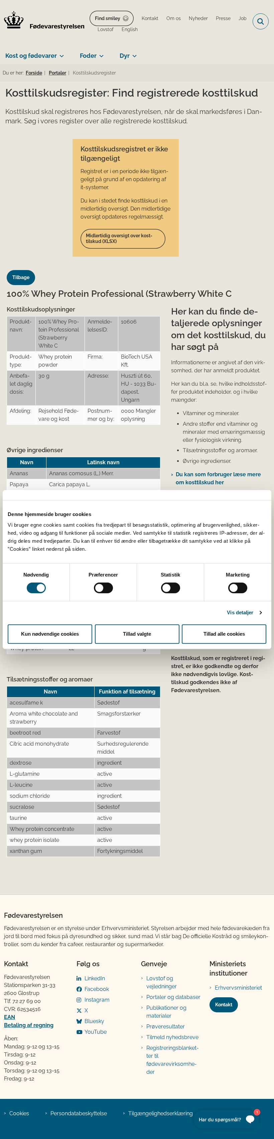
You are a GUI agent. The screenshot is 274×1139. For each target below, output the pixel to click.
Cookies (19, 1113)
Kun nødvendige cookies (50, 634)
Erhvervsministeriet (238, 988)
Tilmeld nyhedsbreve (172, 1037)
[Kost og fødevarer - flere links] (60, 53)
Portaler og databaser (173, 997)
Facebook (97, 989)
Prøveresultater (165, 1026)
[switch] (103, 588)
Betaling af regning (28, 1025)
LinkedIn (95, 978)
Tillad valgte (137, 634)
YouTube (96, 1032)
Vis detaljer (240, 612)
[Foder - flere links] (100, 53)
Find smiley (107, 18)
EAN (9, 1017)
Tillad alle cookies (224, 634)
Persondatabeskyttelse (78, 1113)
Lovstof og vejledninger (161, 982)
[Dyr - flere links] (133, 53)
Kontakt (223, 1004)
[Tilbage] (23, 271)
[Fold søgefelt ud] (261, 21)
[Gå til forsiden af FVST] (42, 21)
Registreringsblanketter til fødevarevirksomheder (172, 1060)
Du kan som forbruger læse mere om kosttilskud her (218, 478)
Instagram (97, 1000)
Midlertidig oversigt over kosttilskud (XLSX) (119, 238)
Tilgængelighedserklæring (160, 1113)
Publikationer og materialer (166, 1012)
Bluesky (94, 1021)
